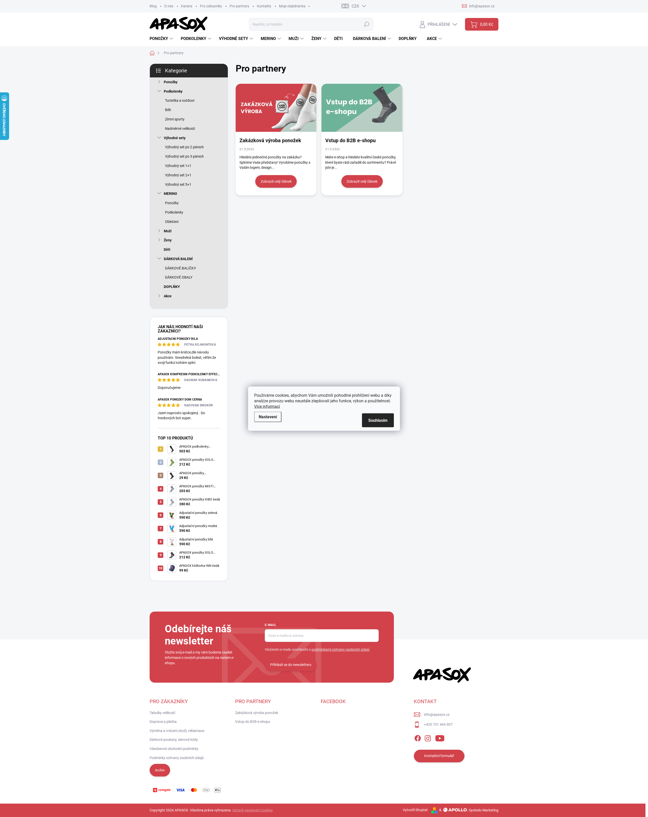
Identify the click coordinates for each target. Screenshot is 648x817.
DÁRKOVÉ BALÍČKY (180, 268)
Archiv (160, 770)
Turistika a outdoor (180, 100)
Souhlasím (378, 420)
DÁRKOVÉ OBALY (178, 277)
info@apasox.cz (437, 715)
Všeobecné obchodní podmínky (174, 749)
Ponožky (170, 82)
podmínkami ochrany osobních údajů (341, 649)
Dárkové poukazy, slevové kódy (174, 740)
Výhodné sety (175, 138)
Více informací (267, 406)
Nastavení (268, 416)
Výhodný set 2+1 (178, 175)
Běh (168, 110)
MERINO (170, 194)
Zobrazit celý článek (276, 181)
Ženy (168, 240)
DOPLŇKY (172, 287)
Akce (168, 296)
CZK (355, 6)
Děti (167, 249)
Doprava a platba (163, 722)
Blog (153, 6)
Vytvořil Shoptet (415, 810)
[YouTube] (440, 737)
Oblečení (171, 222)
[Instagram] (428, 737)
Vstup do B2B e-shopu (350, 140)
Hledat (366, 24)
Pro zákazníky (211, 6)
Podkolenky (173, 91)
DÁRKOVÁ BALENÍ (178, 259)
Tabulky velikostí (162, 713)
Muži (168, 231)
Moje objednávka (292, 6)
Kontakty (264, 6)
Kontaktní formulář (439, 756)
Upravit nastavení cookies (252, 810)
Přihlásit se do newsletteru (290, 665)
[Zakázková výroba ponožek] (276, 108)
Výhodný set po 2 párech (184, 147)
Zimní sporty (175, 119)
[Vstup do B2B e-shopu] (361, 108)
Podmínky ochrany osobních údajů (177, 758)
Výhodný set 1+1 (178, 166)
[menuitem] (162, 38)
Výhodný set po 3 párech (184, 156)
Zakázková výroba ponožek (270, 140)
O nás (168, 6)
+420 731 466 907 (438, 724)
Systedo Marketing (483, 810)
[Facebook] (417, 737)
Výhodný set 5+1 (178, 184)
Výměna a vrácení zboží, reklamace (177, 731)
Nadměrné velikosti (180, 129)
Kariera (186, 6)
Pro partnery (239, 6)
